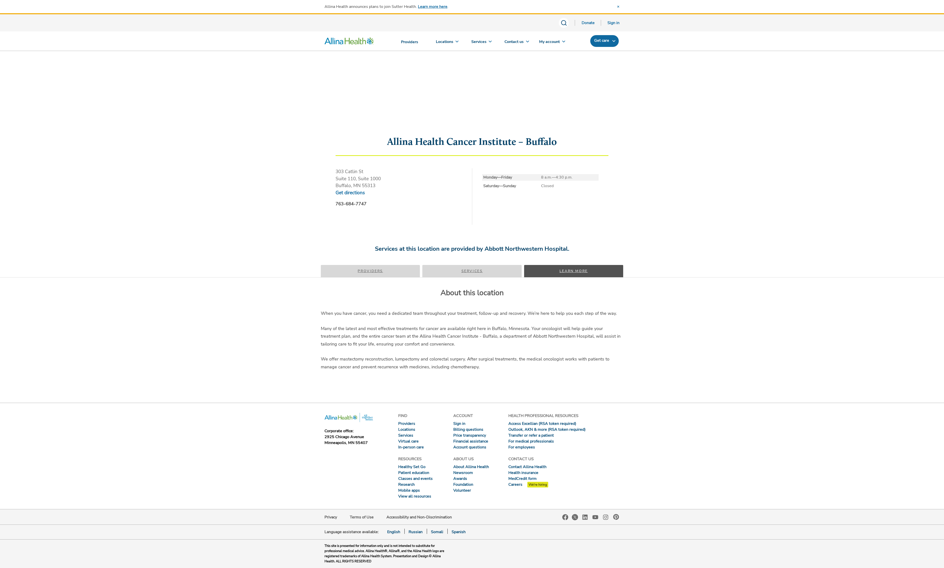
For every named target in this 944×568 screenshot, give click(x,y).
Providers (370, 271)
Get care (601, 40)
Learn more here (432, 6)
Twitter (575, 517)
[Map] (472, 106)
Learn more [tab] (574, 271)
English (393, 532)
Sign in (613, 23)
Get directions (350, 193)
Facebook (565, 517)
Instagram (605, 516)
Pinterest (616, 516)
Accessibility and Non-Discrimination (419, 517)
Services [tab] (472, 271)
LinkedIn (585, 516)
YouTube (595, 516)
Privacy (330, 517)
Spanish (459, 532)
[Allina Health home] (349, 42)
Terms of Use (362, 517)
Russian (416, 532)
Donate (588, 23)
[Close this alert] (618, 6)
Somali (437, 532)
